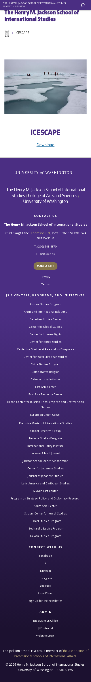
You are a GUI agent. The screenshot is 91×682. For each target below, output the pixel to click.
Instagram (45, 578)
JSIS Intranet (45, 628)
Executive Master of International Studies (45, 423)
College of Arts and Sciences (52, 195)
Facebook (45, 556)
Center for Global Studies (45, 327)
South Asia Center (45, 506)
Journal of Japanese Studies (45, 476)
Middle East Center (45, 491)
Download (46, 144)
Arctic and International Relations (45, 312)
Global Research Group (45, 431)
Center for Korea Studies (46, 342)
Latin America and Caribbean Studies (45, 483)
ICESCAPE (22, 32)
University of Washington (46, 172)
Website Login (45, 636)
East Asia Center (45, 387)
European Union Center (45, 415)
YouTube (45, 586)
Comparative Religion (46, 372)
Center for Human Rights (46, 334)
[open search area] (82, 5)
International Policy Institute (45, 446)
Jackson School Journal (45, 453)
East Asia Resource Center (45, 394)
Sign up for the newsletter (45, 601)
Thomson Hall (41, 233)
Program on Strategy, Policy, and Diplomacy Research (45, 498)
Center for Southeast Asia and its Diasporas (45, 349)
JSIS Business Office (45, 621)
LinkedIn (45, 571)
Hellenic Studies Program (45, 438)
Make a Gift (45, 266)
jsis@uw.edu (47, 254)
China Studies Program (45, 364)
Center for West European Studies (46, 357)
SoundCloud (46, 593)
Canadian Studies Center (46, 319)
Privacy (45, 277)
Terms (45, 284)
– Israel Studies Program (45, 521)
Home (6, 34)
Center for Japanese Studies (45, 468)
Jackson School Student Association (45, 461)
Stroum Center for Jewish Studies (45, 513)
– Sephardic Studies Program (45, 528)
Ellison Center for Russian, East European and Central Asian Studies (45, 404)
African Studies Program (45, 304)
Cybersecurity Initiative (45, 379)
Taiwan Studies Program (45, 536)
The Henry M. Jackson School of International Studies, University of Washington (36, 4)
